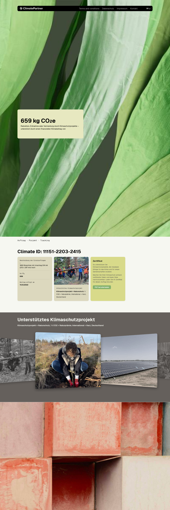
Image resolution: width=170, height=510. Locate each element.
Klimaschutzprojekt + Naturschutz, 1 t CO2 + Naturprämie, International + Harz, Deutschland (60, 325)
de (147, 8)
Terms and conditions (89, 8)
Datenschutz (108, 8)
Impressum (122, 8)
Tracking (45, 240)
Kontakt (134, 8)
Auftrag (21, 240)
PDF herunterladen (102, 287)
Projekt (33, 240)
